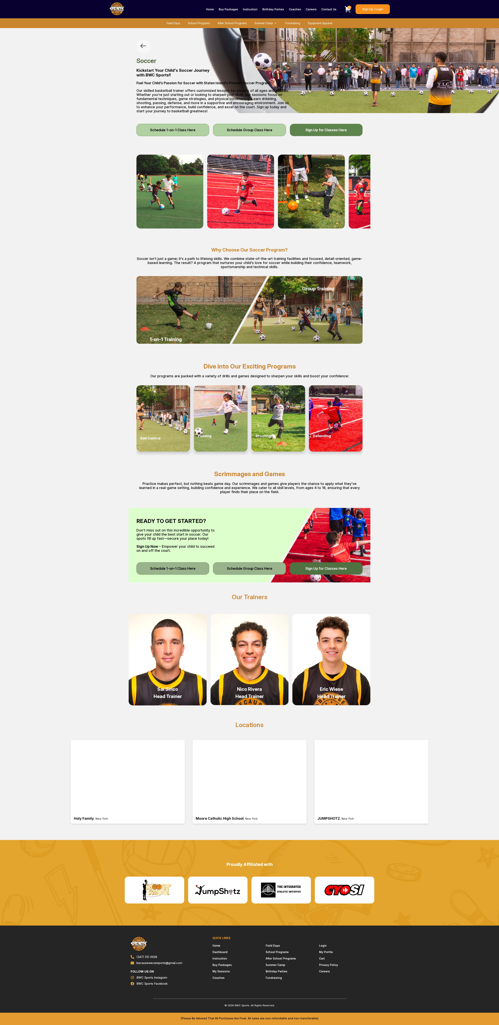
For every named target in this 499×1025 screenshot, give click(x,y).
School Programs (199, 23)
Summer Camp (264, 23)
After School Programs (232, 23)
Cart (322, 958)
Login (323, 945)
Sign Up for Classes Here (326, 130)
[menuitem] (210, 9)
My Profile (326, 952)
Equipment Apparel (320, 23)
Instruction (250, 9)
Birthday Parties (273, 9)
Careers (311, 9)
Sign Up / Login (372, 9)
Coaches (295, 9)
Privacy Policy (328, 965)
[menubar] (271, 9)
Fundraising (292, 23)
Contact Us (328, 9)
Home (210, 9)
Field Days (173, 23)
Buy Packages (228, 9)
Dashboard (219, 952)
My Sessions (221, 971)
